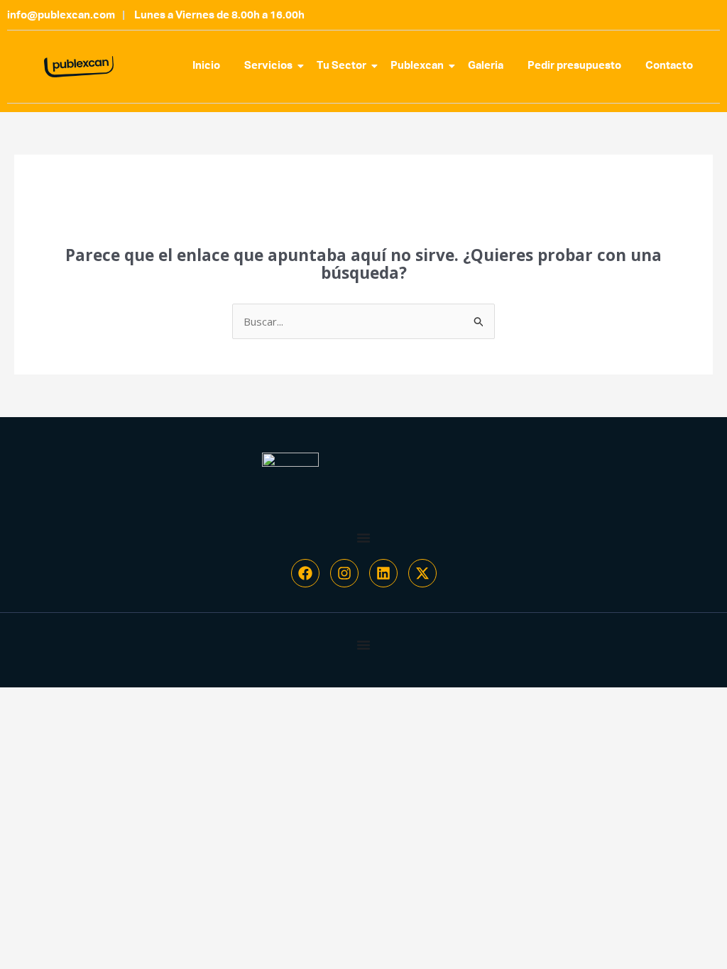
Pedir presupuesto (574, 65)
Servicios (268, 65)
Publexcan (417, 65)
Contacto (669, 65)
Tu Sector (341, 65)
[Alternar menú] (363, 538)
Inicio (206, 65)
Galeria (485, 65)
